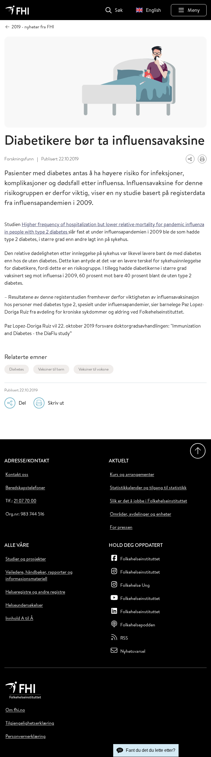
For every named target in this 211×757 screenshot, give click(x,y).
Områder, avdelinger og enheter (140, 514)
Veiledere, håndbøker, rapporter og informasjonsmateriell (39, 575)
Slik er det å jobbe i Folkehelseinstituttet (148, 501)
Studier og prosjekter (25, 559)
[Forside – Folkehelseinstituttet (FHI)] (17, 10)
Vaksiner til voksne (94, 369)
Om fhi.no (15, 710)
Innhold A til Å (19, 618)
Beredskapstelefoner (25, 487)
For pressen (121, 527)
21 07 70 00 (25, 501)
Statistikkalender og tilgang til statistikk (148, 487)
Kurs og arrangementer (132, 474)
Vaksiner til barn (51, 369)
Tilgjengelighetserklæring (29, 723)
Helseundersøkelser (24, 605)
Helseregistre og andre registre (35, 592)
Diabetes (16, 369)
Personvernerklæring (25, 736)
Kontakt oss (16, 474)
